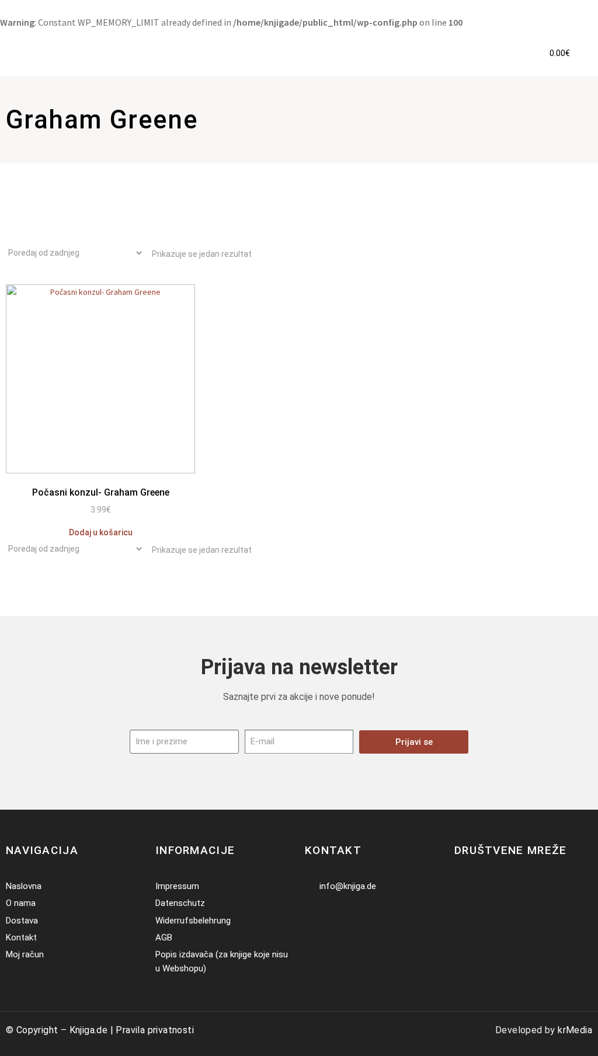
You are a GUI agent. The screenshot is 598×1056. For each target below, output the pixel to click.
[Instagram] (479, 886)
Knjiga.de (88, 1030)
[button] (510, 53)
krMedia (575, 1030)
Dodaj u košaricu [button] (101, 532)
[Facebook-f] (461, 886)
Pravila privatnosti (155, 1030)
